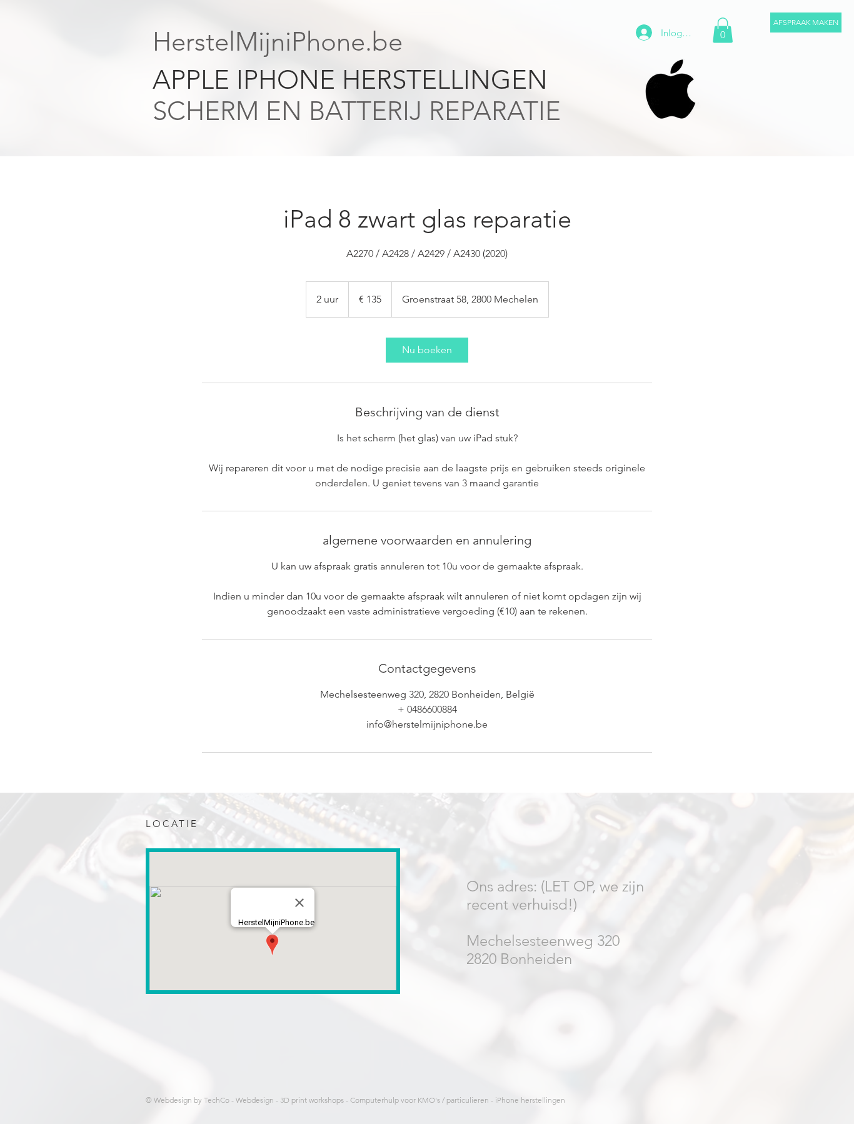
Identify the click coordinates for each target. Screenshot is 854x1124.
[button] (805, 23)
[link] (427, 350)
